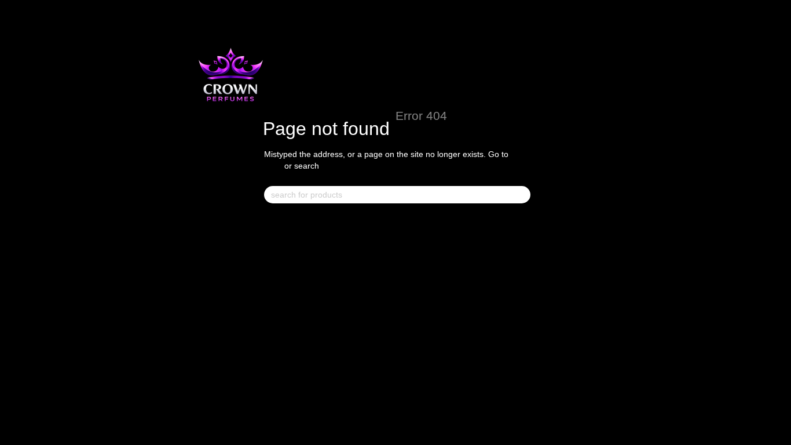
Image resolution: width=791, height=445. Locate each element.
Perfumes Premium (301, 267)
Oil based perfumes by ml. (434, 245)
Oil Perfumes (528, 245)
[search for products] (521, 194)
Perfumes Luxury (297, 245)
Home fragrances (417, 223)
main (273, 165)
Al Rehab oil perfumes (547, 223)
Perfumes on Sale (298, 223)
